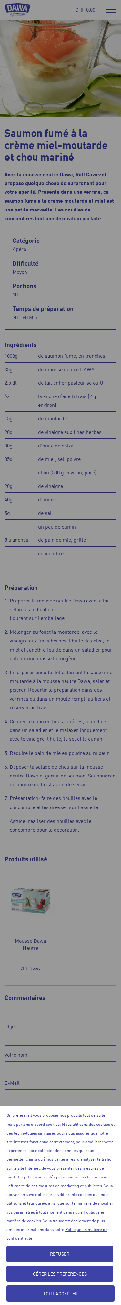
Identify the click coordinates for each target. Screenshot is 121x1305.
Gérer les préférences (60, 1273)
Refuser (59, 1253)
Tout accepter (60, 1293)
